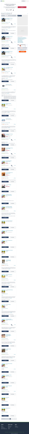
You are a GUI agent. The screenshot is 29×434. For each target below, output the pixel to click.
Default (14, 15)
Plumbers (7, 85)
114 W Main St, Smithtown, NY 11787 (6, 22)
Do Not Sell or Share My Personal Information (14, 432)
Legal (23, 432)
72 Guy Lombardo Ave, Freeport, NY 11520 (6, 55)
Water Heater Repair (20, 41)
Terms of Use (20, 432)
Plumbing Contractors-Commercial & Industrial (13, 85)
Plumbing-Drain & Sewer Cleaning (22, 38)
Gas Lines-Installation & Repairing (11, 135)
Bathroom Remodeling (20, 42)
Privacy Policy (6, 432)
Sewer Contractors (20, 40)
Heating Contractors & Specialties (11, 119)
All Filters (3, 15)
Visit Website (12, 33)
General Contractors (20, 39)
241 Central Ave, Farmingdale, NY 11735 (6, 40)
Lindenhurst (6, 78)
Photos (15, 124)
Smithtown (6, 29)
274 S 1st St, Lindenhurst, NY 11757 (6, 71)
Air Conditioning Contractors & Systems (12, 376)
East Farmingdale (7, 44)
